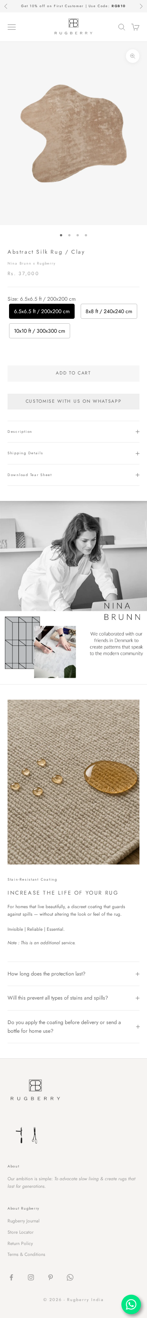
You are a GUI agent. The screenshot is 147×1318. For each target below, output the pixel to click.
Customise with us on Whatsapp (74, 401)
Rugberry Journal (24, 1221)
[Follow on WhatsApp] (70, 1277)
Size (42, 299)
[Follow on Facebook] (11, 1277)
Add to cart (73, 373)
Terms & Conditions (26, 1254)
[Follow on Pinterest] (50, 1277)
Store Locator (21, 1232)
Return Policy (20, 1243)
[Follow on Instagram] (31, 1277)
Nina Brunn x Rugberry (31, 263)
